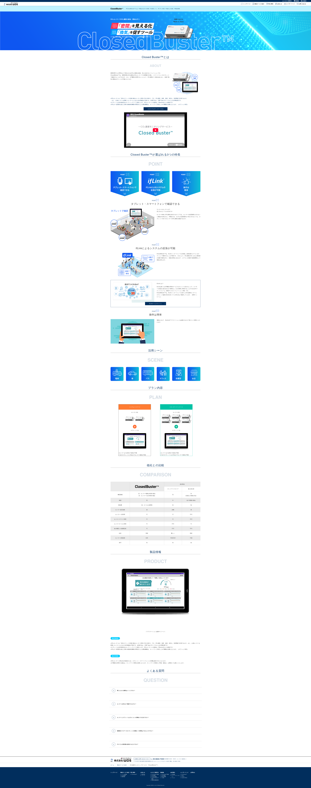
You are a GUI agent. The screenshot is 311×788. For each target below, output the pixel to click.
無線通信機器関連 (155, 780)
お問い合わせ (302, 4)
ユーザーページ (290, 4)
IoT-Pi (182, 776)
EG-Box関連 (154, 776)
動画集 (297, 1)
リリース (143, 775)
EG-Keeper (134, 774)
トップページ (246, 4)
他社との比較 (170, 8)
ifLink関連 (123, 775)
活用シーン (154, 8)
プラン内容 (162, 8)
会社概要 (173, 774)
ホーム (112, 765)
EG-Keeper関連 (155, 774)
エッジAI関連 (124, 774)
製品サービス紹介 (259, 4)
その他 (162, 777)
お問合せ (192, 772)
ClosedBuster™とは (132, 8)
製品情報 (177, 8)
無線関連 (123, 776)
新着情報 (143, 774)
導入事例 (270, 4)
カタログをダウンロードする (155, 109)
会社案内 (304, 1)
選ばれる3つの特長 (144, 8)
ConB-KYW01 (184, 777)
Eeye (182, 775)
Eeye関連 (153, 775)
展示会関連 (163, 776)
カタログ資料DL (288, 1)
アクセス (173, 777)
